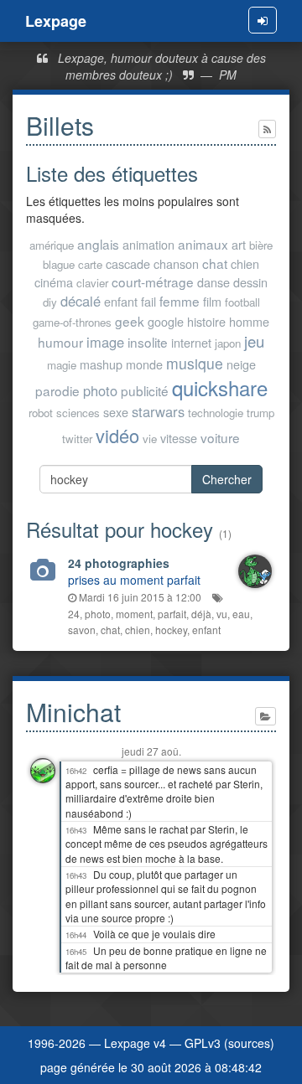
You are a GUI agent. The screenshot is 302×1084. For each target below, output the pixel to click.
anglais (98, 244)
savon (82, 629)
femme (179, 301)
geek (129, 321)
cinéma (53, 282)
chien (245, 263)
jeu (254, 341)
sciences (78, 413)
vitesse (178, 438)
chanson (176, 263)
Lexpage (55, 21)
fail (148, 301)
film (212, 301)
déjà (201, 614)
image (105, 342)
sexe (115, 412)
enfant (121, 301)
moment (134, 614)
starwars (158, 411)
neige (241, 364)
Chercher (227, 479)
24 (74, 614)
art (239, 244)
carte (90, 264)
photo (100, 390)
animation (148, 244)
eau (241, 614)
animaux (203, 244)
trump (260, 413)
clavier (92, 283)
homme (249, 321)
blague (59, 264)
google (166, 321)
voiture (220, 437)
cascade (128, 263)
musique (194, 363)
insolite (148, 342)
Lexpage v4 (135, 1043)
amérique (51, 245)
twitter (77, 439)
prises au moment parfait (134, 579)
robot (41, 413)
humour (60, 342)
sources (249, 1043)
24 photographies (118, 563)
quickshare (220, 387)
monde (144, 364)
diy (50, 302)
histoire (206, 321)
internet (191, 342)
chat (214, 263)
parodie (57, 390)
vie (150, 439)
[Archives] (265, 716)
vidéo (117, 435)
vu (221, 614)
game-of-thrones (72, 322)
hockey (171, 629)
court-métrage (153, 281)
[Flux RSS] (267, 129)
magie (61, 365)
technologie (215, 413)
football (242, 302)
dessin (250, 282)
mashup (101, 364)
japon (228, 343)
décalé (80, 301)
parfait (172, 614)
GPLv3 (203, 1043)
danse (213, 282)
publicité (145, 390)
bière (261, 245)
